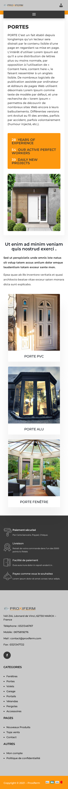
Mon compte (14, 753)
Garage (10, 691)
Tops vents (13, 732)
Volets (10, 686)
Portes (10, 681)
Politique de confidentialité (23, 758)
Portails (11, 696)
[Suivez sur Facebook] (7, 655)
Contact (11, 737)
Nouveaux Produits (18, 727)
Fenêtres (11, 676)
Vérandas (12, 701)
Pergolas (11, 706)
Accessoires (13, 711)
